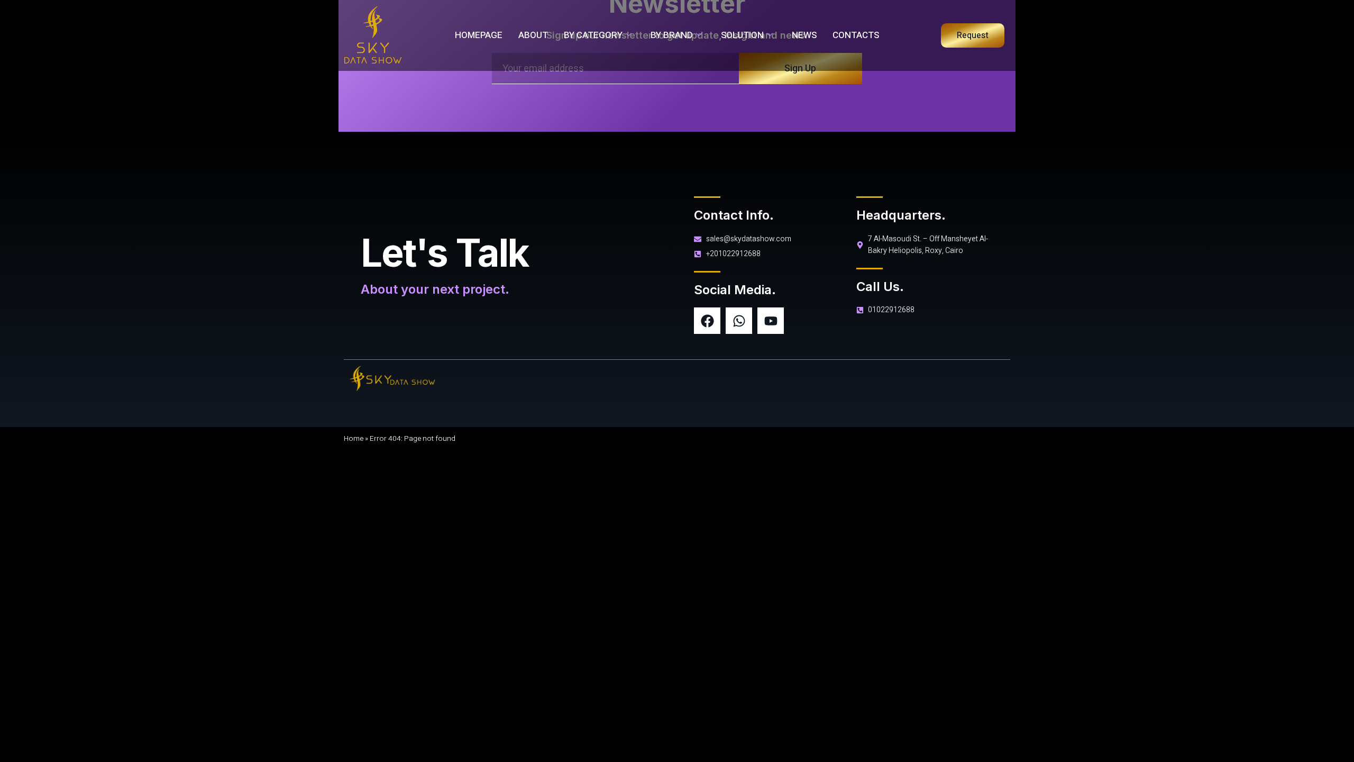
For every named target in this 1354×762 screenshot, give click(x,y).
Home (353, 438)
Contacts (855, 35)
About (533, 35)
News (804, 35)
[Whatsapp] (739, 320)
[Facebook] (707, 320)
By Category (593, 35)
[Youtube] (770, 320)
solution (742, 35)
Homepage (478, 35)
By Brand (672, 35)
